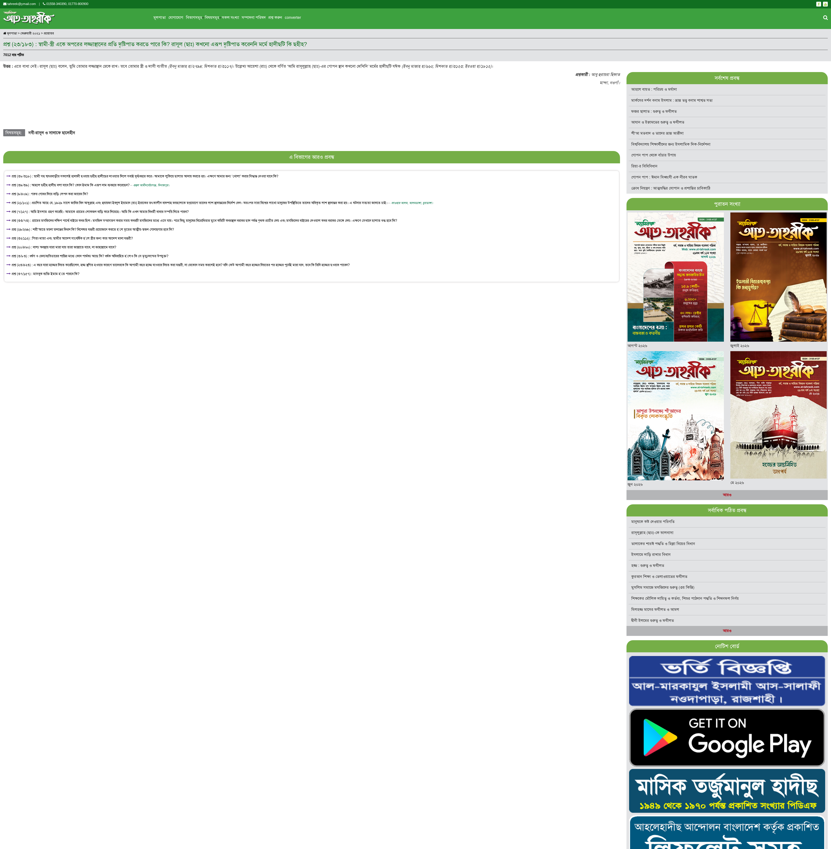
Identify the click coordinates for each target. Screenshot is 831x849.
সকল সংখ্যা (230, 17)
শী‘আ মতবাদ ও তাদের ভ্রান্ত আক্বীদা (657, 133)
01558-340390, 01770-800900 (66, 4)
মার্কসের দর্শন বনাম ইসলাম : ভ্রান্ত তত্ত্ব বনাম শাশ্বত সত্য (672, 100)
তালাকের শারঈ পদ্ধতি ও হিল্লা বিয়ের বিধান (663, 543)
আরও (727, 494)
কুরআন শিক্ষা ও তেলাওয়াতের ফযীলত (659, 576)
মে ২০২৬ (737, 482)
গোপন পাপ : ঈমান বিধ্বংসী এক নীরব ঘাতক (664, 177)
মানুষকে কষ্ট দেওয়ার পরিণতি (653, 521)
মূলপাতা (159, 17)
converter (293, 17)
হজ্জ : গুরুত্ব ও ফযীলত (647, 565)
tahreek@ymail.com (21, 4)
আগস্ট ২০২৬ (637, 345)
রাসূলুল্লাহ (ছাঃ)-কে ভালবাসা (652, 532)
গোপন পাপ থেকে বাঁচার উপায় (653, 155)
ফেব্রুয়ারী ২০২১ (31, 33)
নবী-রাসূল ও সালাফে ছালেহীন (51, 132)
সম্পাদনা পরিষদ (254, 17)
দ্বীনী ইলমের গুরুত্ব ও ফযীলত (652, 620)
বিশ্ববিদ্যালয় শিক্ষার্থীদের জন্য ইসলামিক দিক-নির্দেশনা (670, 144)
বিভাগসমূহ (194, 17)
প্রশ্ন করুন (275, 17)
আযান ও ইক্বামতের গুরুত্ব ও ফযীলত (657, 122)
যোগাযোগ (175, 17)
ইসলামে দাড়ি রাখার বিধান (651, 554)
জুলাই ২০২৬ (739, 345)
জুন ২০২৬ (635, 484)
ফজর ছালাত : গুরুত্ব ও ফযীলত (654, 111)
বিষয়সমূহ (212, 17)
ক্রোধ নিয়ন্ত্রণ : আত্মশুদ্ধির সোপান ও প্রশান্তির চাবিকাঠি (670, 188)
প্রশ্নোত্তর (49, 33)
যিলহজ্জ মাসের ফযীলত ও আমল (655, 609)
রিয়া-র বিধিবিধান (644, 166)
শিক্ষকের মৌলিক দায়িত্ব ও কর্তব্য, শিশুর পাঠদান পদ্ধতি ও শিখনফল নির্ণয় (685, 598)
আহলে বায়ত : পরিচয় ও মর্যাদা (654, 89)
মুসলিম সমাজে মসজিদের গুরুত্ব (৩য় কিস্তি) (662, 587)
